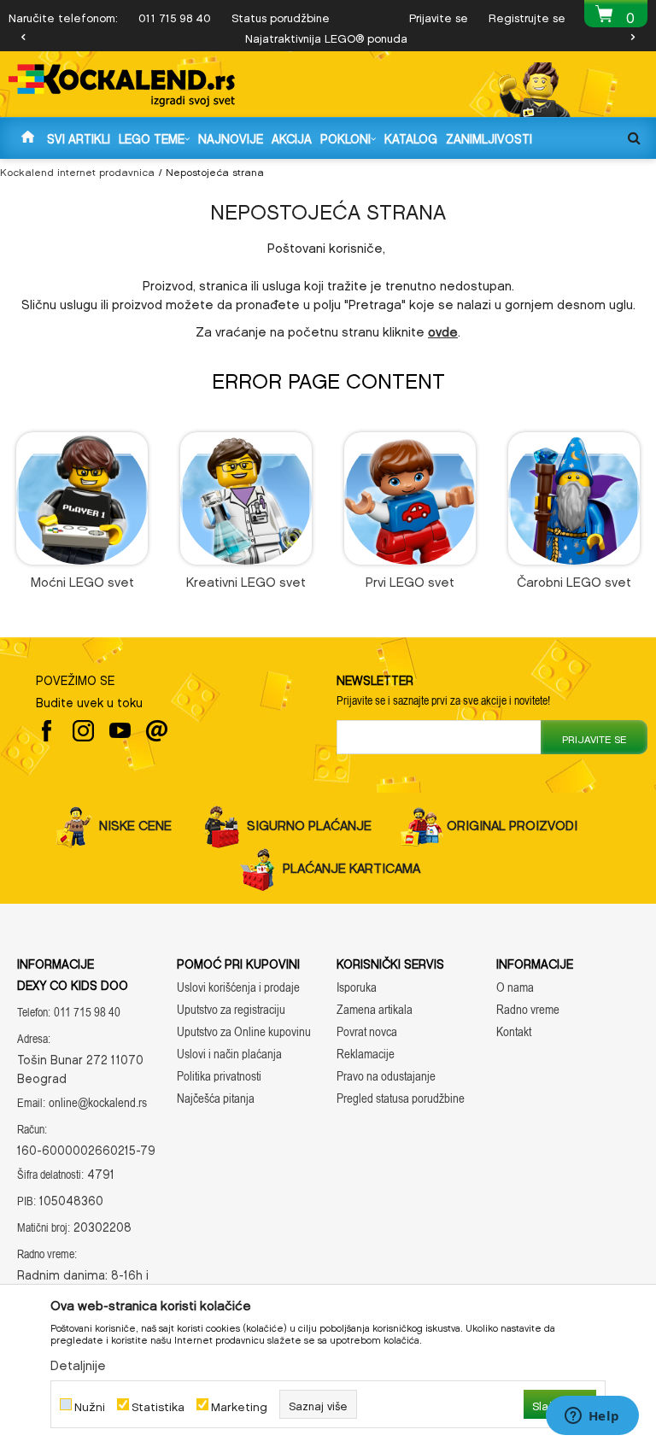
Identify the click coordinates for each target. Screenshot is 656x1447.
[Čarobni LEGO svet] (574, 498)
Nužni (89, 1404)
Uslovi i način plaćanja (229, 1053)
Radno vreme (527, 1009)
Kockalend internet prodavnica (77, 170)
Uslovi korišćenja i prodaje (238, 987)
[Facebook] (46, 730)
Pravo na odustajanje (386, 1076)
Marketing (239, 1404)
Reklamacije (366, 1053)
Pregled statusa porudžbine (401, 1098)
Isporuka (357, 987)
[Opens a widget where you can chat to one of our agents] (592, 1417)
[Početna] (27, 137)
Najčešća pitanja (216, 1098)
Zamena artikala (375, 1009)
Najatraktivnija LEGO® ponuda (326, 36)
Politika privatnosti (219, 1076)
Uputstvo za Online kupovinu (244, 1031)
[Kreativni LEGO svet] (246, 498)
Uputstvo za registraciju (231, 1009)
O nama (515, 987)
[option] (328, 37)
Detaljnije (78, 1362)
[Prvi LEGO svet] (410, 498)
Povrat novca (367, 1031)
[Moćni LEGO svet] (82, 498)
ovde (443, 329)
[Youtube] (120, 730)
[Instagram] (83, 730)
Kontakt (513, 1031)
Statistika (158, 1404)
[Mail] (156, 730)
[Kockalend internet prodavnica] (122, 85)
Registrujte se (527, 15)
